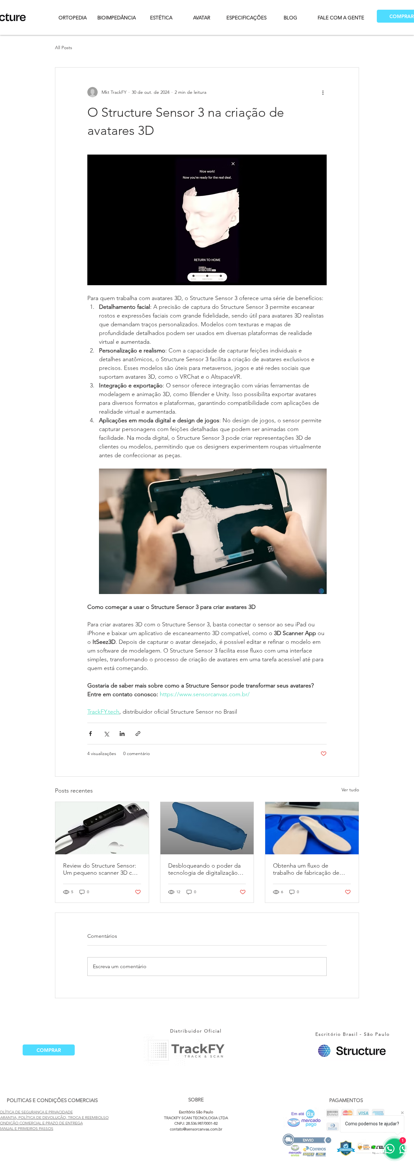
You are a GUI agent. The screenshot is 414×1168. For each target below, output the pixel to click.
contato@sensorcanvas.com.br (196, 1129)
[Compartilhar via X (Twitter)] (106, 733)
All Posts (63, 47)
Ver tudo (350, 790)
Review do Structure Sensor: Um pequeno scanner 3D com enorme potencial (101, 869)
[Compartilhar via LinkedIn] (122, 733)
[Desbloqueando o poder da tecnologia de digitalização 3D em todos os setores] (207, 828)
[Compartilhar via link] (138, 733)
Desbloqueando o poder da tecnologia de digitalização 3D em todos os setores (204, 869)
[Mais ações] (323, 92)
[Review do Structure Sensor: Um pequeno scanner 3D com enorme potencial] (102, 828)
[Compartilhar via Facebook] (90, 733)
